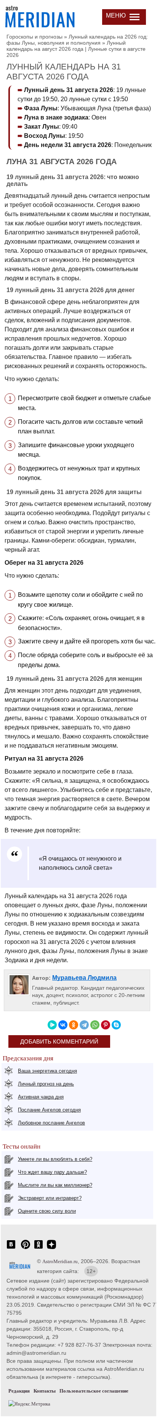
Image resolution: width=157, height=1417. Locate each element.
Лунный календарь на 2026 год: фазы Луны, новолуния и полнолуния (77, 40)
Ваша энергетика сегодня (47, 1071)
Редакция (19, 1391)
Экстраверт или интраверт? (50, 1198)
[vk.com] (11, 1248)
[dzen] (51, 1248)
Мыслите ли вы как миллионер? (55, 1185)
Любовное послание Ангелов (51, 1123)
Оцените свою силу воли (47, 1211)
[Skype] (116, 1024)
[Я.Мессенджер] (52, 1024)
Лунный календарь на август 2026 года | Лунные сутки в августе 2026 (76, 49)
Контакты (45, 1391)
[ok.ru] (38, 1248)
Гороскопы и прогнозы (34, 37)
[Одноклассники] (73, 1024)
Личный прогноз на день (46, 1084)
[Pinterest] (105, 1024)
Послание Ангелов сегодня (49, 1110)
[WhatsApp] (94, 1024)
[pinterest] (25, 1248)
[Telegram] (84, 1024)
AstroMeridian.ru (60, 1261)
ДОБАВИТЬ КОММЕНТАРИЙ (59, 1041)
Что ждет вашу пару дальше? (52, 1172)
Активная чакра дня (41, 1097)
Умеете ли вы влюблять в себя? (55, 1159)
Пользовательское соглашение (93, 1391)
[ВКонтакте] (62, 1024)
